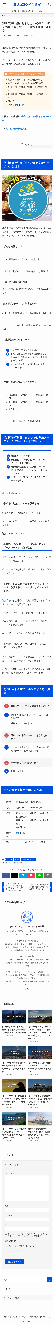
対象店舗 (6, 600)
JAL (16, 105)
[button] (6, 875)
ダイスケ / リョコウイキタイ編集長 (27, 926)
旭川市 (22, 863)
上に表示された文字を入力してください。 (21, 1246)
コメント (9, 1173)
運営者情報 (34, 1317)
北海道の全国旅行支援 (16, 128)
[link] (27, 989)
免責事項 (7, 1317)
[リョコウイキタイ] (27, 4)
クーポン (8, 863)
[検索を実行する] (49, 1279)
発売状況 (25, 116)
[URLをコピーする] (48, 875)
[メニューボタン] (4, 4)
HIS (22, 105)
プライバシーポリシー (20, 1317)
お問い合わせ (45, 1317)
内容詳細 (36, 116)
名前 (8, 1206)
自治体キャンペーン (28, 859)
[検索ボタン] (49, 4)
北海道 (17, 859)
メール (9, 1215)
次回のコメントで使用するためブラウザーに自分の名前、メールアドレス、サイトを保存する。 (28, 1235)
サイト (7, 1225)
